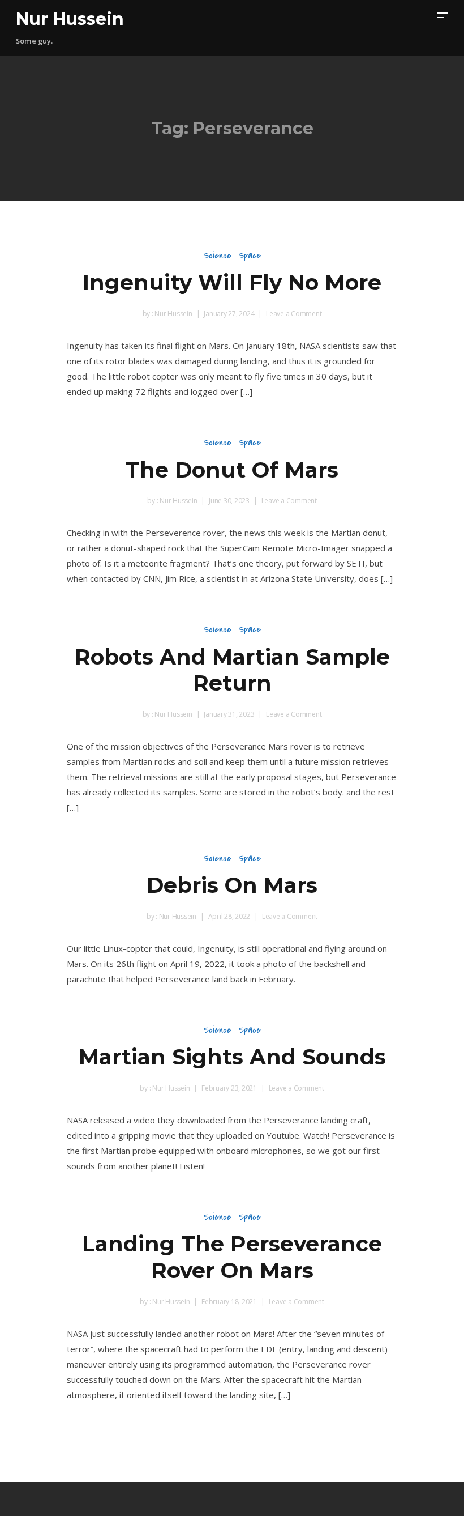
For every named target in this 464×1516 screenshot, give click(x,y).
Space (249, 255)
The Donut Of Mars (232, 470)
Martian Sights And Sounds (232, 1057)
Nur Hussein (70, 18)
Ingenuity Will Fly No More (232, 282)
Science (217, 255)
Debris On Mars (232, 885)
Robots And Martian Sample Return (232, 670)
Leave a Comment (293, 313)
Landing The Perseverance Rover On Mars (232, 1257)
